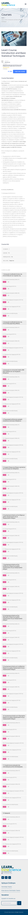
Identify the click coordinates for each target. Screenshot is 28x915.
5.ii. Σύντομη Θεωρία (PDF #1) (9, 479)
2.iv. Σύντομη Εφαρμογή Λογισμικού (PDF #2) (13, 347)
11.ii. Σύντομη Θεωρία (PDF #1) (10, 777)
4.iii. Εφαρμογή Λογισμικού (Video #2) (11, 438)
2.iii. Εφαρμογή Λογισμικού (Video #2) (11, 341)
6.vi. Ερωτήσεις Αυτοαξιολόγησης (10, 555)
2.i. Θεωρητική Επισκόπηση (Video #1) (11, 327)
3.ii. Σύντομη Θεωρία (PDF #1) (9, 383)
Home (2, 17)
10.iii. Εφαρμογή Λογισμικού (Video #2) (11, 736)
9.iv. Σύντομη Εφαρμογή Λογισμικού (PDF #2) (13, 693)
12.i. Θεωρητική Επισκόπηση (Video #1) (11, 817)
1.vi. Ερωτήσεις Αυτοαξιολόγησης (10, 313)
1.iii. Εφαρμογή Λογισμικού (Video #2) (11, 293)
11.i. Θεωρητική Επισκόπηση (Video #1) (11, 770)
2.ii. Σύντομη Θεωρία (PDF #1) (9, 334)
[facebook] (6, 877)
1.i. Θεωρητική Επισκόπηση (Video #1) (11, 279)
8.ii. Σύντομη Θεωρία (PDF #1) (9, 630)
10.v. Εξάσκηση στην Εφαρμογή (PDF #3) (12, 749)
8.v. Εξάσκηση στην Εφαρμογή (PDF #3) (11, 651)
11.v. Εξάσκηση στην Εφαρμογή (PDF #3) (12, 797)
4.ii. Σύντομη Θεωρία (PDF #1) (9, 431)
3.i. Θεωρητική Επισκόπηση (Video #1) (11, 376)
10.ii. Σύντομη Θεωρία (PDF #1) (10, 729)
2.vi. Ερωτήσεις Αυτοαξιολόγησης (10, 361)
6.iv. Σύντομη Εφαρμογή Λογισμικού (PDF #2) (13, 542)
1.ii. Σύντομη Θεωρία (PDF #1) (9, 286)
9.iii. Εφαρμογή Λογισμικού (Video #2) (11, 686)
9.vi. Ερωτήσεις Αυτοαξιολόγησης (10, 707)
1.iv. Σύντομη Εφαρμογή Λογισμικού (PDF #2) (13, 299)
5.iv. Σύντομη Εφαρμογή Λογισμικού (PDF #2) (13, 493)
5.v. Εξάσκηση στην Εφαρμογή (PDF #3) (11, 499)
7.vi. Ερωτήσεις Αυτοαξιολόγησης (10, 606)
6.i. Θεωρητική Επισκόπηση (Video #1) (11, 522)
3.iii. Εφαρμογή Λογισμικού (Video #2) (11, 390)
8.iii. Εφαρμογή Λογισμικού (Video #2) (11, 637)
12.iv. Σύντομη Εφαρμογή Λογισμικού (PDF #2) (13, 837)
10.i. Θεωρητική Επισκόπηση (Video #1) (11, 722)
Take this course (20, 71)
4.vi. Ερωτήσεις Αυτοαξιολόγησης (10, 458)
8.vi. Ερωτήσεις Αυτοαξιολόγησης (10, 657)
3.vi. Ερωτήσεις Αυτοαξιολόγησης (10, 410)
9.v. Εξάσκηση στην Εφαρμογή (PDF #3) (11, 700)
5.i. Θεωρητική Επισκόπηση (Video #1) (11, 472)
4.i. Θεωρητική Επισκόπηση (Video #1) (11, 424)
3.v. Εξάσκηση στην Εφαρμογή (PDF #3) (11, 404)
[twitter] (2, 877)
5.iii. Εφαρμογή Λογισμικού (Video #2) (11, 486)
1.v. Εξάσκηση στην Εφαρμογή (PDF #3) (11, 306)
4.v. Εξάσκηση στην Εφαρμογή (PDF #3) (11, 451)
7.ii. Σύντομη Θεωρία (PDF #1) (9, 579)
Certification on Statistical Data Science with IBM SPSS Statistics (12, 66)
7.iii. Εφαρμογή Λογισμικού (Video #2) (11, 586)
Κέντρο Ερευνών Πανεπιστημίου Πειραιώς (10, 890)
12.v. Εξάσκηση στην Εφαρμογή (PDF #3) (12, 844)
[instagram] (9, 877)
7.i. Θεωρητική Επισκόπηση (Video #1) (11, 573)
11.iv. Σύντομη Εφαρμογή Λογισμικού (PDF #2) (13, 791)
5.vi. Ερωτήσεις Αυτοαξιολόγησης (10, 506)
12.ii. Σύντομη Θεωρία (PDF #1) (10, 823)
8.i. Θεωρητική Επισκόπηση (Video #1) (11, 624)
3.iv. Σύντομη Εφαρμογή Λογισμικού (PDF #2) (13, 397)
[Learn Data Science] (8, 4)
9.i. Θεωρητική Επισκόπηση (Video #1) (11, 673)
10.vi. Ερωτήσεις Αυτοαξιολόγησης (10, 756)
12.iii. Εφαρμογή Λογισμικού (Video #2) (11, 830)
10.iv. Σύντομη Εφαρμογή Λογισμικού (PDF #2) (13, 743)
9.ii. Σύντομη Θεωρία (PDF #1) (9, 680)
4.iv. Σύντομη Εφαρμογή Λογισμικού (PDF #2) (13, 445)
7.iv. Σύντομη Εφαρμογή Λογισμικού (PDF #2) (13, 593)
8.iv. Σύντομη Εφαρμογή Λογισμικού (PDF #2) (13, 644)
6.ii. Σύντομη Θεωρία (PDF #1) (9, 528)
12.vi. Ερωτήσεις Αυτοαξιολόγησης (10, 850)
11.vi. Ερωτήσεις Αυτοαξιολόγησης (10, 804)
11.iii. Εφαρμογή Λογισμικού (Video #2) (11, 784)
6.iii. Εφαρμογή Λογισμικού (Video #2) (11, 535)
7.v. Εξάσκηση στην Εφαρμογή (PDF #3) (11, 600)
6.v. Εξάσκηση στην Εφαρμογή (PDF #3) (11, 549)
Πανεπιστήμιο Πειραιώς (6, 886)
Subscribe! (19, 903)
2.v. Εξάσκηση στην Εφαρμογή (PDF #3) (11, 354)
